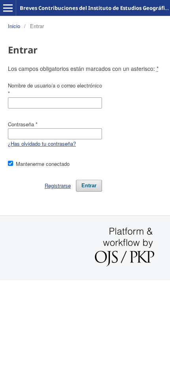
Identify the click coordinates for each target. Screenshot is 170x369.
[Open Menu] (8, 8)
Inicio (14, 26)
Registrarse (58, 185)
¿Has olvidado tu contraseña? (42, 143)
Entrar (88, 185)
